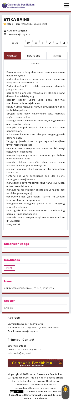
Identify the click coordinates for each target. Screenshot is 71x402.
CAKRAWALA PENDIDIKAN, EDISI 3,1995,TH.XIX (29, 288)
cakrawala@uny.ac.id (26, 331)
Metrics (57, 56)
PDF (11, 268)
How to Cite (33, 56)
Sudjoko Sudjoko (17, 30)
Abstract (12, 56)
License (36, 63)
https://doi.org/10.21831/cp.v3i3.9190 (26, 23)
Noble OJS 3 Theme (35, 398)
